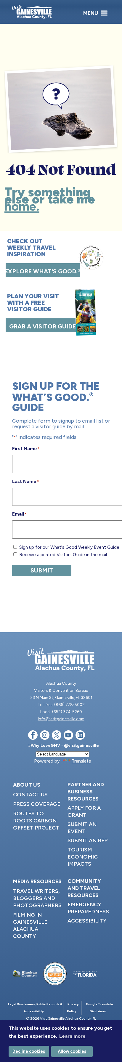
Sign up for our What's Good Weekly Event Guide (69, 547)
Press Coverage (36, 804)
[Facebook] (33, 736)
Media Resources (37, 881)
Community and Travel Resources (84, 888)
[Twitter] (56, 736)
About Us (26, 785)
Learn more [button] (72, 1036)
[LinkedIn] (80, 736)
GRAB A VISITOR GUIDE (42, 326)
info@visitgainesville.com (61, 718)
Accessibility (87, 920)
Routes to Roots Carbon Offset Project (36, 820)
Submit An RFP (87, 840)
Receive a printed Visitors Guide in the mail (63, 554)
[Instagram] (44, 736)
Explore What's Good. (43, 271)
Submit (41, 570)
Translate (81, 761)
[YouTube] (68, 736)
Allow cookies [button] (72, 1051)
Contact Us (30, 794)
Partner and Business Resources (86, 791)
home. (21, 206)
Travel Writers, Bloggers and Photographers (37, 898)
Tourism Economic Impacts (83, 856)
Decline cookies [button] (28, 1051)
